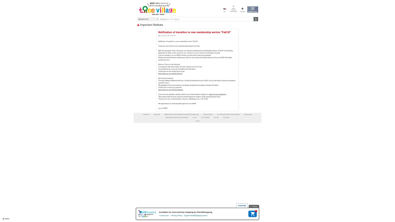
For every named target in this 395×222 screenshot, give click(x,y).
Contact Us (146, 114)
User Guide (157, 114)
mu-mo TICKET (205, 117)
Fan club (216, 117)
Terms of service (207, 114)
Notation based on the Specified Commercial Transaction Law (181, 114)
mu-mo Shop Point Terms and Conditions (228, 114)
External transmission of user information (177, 117)
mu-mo (195, 117)
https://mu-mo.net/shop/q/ (217, 94)
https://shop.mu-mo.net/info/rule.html (170, 74)
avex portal (226, 117)
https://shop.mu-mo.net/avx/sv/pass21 (170, 90)
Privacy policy (248, 114)
